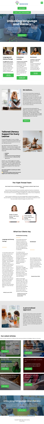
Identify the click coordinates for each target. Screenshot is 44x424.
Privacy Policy (22, 421)
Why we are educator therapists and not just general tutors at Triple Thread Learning (10, 377)
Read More (5, 351)
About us (26, 120)
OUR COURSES (22, 8)
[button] (22, 12)
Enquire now (22, 35)
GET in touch (22, 410)
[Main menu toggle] (42, 3)
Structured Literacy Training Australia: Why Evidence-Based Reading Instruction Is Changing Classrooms (33, 343)
